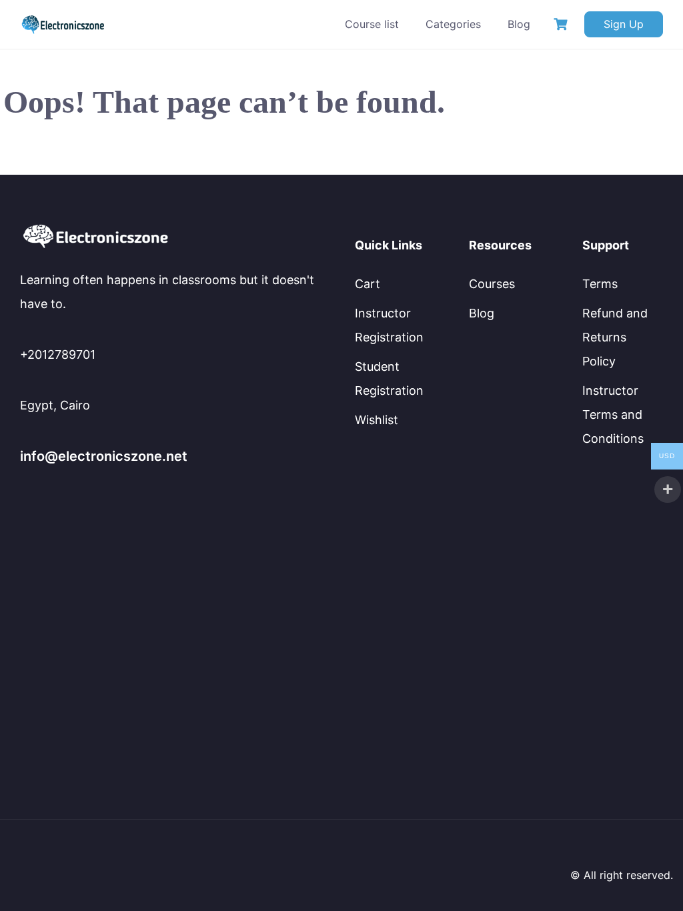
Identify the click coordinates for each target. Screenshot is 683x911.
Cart (367, 284)
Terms (600, 284)
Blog (519, 24)
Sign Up (624, 24)
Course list (372, 24)
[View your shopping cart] (562, 24)
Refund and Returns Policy (615, 337)
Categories (453, 24)
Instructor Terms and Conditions (613, 414)
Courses (492, 284)
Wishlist (376, 420)
